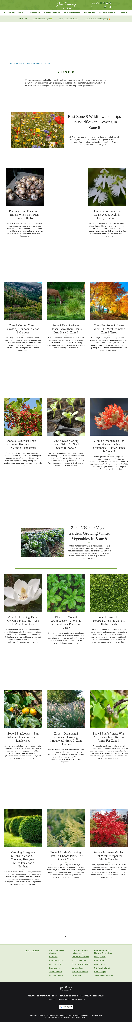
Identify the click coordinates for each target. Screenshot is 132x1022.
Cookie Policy (98, 996)
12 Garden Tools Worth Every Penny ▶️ (97, 19)
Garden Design (33, 13)
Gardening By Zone (34, 63)
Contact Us (53, 957)
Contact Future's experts (47, 996)
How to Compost (100, 972)
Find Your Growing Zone (103, 953)
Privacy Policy (85, 996)
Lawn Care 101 (99, 964)
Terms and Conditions (69, 996)
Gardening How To (17, 63)
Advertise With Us (55, 964)
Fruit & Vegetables (72, 13)
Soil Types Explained (102, 968)
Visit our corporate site (95, 1015)
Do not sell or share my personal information (66, 999)
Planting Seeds (99, 957)
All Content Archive (56, 975)
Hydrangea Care (78, 953)
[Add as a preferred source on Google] (66, 1007)
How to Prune (99, 960)
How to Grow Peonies (80, 972)
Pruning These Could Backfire (68, 19)
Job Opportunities (55, 972)
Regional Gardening (108, 13)
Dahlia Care (76, 975)
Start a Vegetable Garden (103, 975)
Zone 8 (47, 63)
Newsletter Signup (56, 960)
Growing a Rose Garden (81, 964)
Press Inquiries (54, 968)
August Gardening (15, 13)
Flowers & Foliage (52, 13)
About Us (52, 953)
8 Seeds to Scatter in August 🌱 (42, 19)
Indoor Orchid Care (79, 960)
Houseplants (89, 13)
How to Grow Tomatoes (80, 957)
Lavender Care (77, 968)
